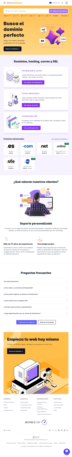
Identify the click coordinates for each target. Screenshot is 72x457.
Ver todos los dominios (59, 139)
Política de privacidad (45, 443)
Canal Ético (62, 443)
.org (40, 16)
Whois (5, 405)
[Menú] (4, 3)
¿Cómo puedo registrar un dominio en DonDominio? (35, 294)
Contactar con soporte (26, 322)
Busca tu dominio (12, 49)
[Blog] (67, 430)
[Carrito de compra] (62, 3)
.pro (32, 16)
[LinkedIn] (64, 430)
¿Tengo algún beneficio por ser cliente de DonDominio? (35, 313)
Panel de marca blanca (44, 414)
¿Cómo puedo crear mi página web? (35, 300)
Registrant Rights (32, 443)
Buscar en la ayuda (47, 322)
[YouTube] (61, 430)
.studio (57, 16)
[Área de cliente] (66, 3)
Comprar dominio (9, 402)
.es (16, 16)
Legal (55, 443)
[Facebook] (49, 430)
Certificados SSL (25, 407)
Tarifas (6, 407)
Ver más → (64, 16)
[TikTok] (58, 430)
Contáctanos (58, 402)
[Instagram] (55, 430)
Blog (55, 410)
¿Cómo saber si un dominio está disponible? (35, 288)
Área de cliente (58, 405)
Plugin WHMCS (41, 411)
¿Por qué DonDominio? (35, 281)
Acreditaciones (8, 410)
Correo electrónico (26, 405)
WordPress (23, 410)
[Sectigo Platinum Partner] (32, 422)
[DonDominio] (14, 3)
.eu (48, 16)
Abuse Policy (22, 443)
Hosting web (24, 402)
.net (24, 16)
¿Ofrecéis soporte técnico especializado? (35, 307)
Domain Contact (11, 443)
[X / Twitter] (52, 430)
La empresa (57, 407)
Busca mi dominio (15, 351)
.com (8, 16)
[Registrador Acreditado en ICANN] (44, 422)
